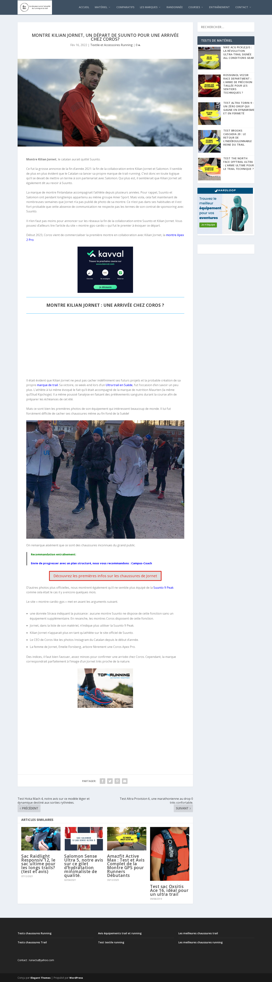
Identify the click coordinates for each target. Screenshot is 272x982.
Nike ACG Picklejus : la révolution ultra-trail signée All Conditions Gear (238, 53)
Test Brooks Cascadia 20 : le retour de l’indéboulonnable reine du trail (237, 137)
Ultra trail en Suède (119, 385)
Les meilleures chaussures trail (198, 933)
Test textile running (111, 942)
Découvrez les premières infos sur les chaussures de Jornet (105, 575)
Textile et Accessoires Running (111, 45)
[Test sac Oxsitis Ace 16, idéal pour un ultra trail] (169, 854)
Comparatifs (125, 7)
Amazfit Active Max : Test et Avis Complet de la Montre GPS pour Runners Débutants (126, 865)
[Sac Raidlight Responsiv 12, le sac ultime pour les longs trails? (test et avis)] (41, 838)
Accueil (84, 7)
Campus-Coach (141, 563)
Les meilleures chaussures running (200, 942)
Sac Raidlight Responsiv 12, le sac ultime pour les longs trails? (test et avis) (38, 863)
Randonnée (175, 7)
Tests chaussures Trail (32, 942)
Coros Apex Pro (124, 647)
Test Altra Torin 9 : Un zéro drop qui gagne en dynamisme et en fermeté (238, 108)
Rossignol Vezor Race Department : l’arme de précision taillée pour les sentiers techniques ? (237, 83)
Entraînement (219, 7)
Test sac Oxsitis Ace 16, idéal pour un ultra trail (169, 890)
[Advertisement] (105, 348)
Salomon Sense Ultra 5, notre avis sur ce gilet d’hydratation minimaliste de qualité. (83, 865)
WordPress (76, 977)
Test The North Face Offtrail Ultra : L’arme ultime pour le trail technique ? (238, 164)
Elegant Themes (41, 977)
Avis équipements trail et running (120, 933)
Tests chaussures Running (34, 933)
